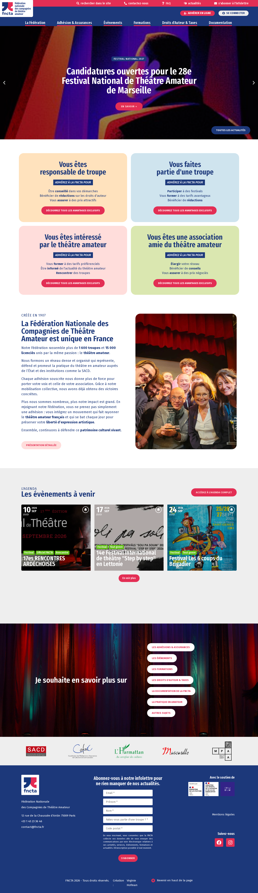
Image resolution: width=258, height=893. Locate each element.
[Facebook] (219, 842)
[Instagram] (230, 842)
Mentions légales (223, 814)
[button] (4, 82)
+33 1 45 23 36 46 (31, 821)
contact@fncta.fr (32, 827)
